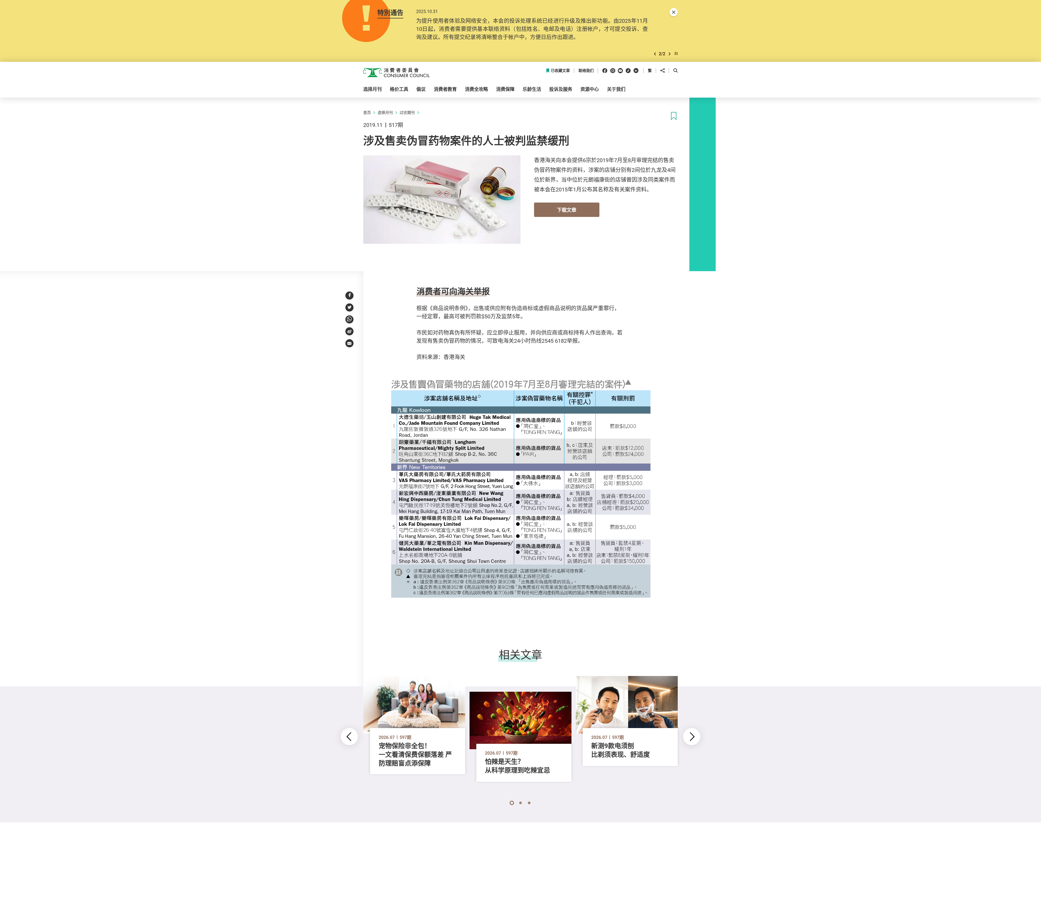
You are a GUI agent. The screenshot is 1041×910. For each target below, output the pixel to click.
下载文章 (566, 210)
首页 (367, 112)
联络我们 (586, 70)
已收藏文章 (560, 70)
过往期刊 (407, 112)
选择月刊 (385, 112)
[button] (655, 54)
